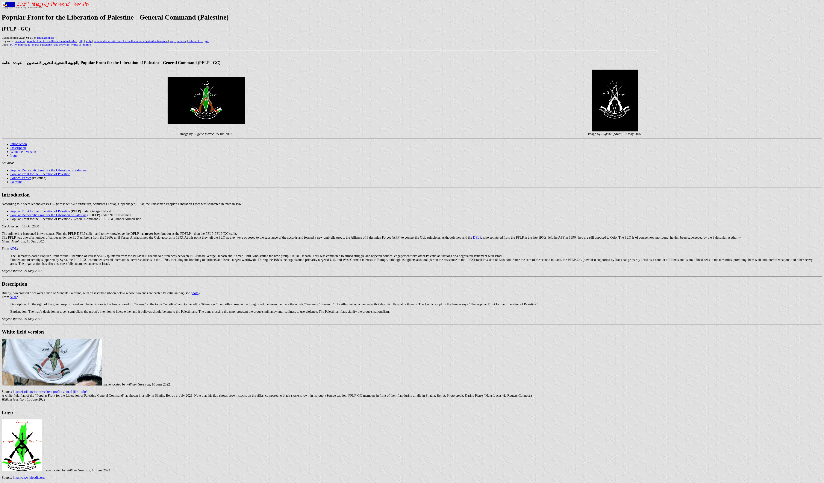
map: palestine (178, 41)
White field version (23, 152)
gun (207, 41)
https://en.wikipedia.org (29, 477)
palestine (20, 41)
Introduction (18, 144)
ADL (13, 248)
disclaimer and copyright (55, 44)
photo (194, 293)
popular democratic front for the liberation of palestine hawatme (131, 41)
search (35, 44)
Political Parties (20, 178)
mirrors (87, 44)
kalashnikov (195, 41)
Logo (14, 155)
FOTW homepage (20, 44)
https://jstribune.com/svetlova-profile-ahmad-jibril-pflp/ (50, 391)
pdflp (88, 41)
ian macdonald (45, 37)
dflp (81, 41)
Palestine (16, 182)
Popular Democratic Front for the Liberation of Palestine (48, 170)
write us (76, 44)
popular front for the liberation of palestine (52, 41)
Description (18, 148)
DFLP (477, 237)
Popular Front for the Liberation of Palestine (40, 174)
